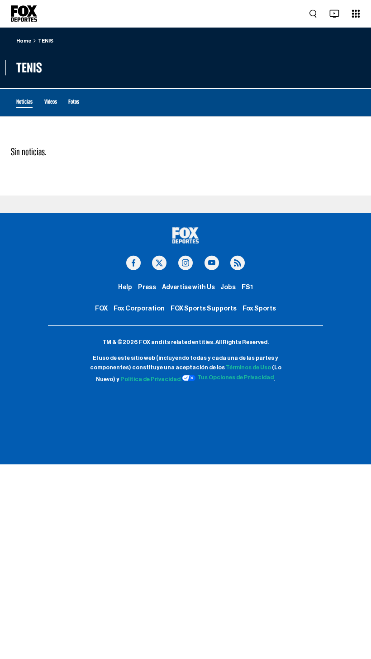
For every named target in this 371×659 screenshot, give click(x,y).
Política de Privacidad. (151, 379)
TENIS (45, 40)
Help (125, 287)
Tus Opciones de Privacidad (235, 377)
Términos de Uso (248, 367)
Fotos (73, 101)
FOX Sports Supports (204, 308)
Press (147, 287)
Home (23, 40)
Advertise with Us (188, 287)
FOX (101, 308)
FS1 (247, 287)
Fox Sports (259, 308)
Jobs (228, 287)
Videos (50, 101)
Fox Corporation (139, 308)
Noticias (24, 101)
